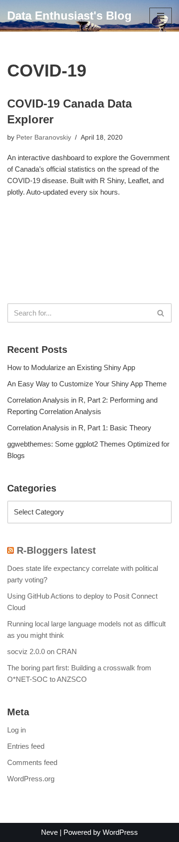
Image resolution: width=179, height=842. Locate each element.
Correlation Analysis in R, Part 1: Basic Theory (79, 428)
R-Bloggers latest (56, 550)
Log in (16, 730)
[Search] (161, 313)
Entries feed (25, 746)
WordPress (120, 832)
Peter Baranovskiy (43, 137)
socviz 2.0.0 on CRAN (42, 651)
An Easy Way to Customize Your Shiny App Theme (87, 384)
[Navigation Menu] (160, 16)
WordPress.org (30, 779)
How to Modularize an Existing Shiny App (71, 367)
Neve (49, 832)
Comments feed (32, 762)
